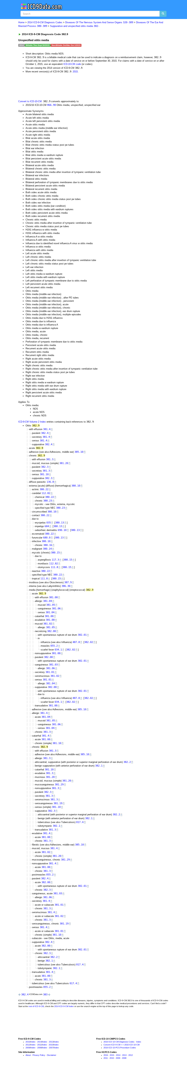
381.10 (44, 474)
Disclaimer (51, 1055)
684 (47, 526)
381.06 (56, 608)
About (28, 1055)
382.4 (44, 433)
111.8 (54, 567)
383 (45, 994)
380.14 (47, 548)
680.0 (46, 537)
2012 (28, 1045)
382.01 (82, 634)
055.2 (54, 645)
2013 (51, 1042)
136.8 (50, 481)
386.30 (66, 585)
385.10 (79, 451)
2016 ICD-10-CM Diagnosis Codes (119, 1042)
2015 (75, 71)
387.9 (68, 582)
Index (32, 1042)
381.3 (49, 459)
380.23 (47, 500)
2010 (51, 1045)
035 (48, 522)
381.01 (49, 672)
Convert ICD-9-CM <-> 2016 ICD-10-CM (122, 1045)
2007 (51, 1048)
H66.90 (51, 104)
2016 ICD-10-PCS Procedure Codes (120, 1048)
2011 (39, 1045)
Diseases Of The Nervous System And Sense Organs (99, 22)
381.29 (59, 784)
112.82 (45, 493)
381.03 (53, 664)
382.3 (44, 466)
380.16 (47, 545)
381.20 (63, 463)
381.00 (53, 597)
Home (21, 22)
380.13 (59, 522)
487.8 (76, 642)
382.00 (51, 631)
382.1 (98, 765)
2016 (106, 1055)
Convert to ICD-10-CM (30, 101)
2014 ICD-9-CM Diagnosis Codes (44, 22)
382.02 (88, 642)
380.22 (44, 489)
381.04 (47, 600)
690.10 (62, 530)
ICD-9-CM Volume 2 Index (32, 421)
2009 (28, 1048)
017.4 (79, 822)
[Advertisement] (83, 86)
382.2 (127, 761)
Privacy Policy (39, 1055)
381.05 (50, 604)
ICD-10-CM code (72, 64)
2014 (39, 1042)
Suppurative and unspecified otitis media (75, 26)
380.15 (55, 552)
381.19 (58, 803)
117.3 (55, 559)
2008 (39, 1048)
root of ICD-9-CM (36, 1006)
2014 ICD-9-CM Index (64, 1006)
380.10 (75, 485)
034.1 (58, 649)
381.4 (46, 429)
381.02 (47, 623)
